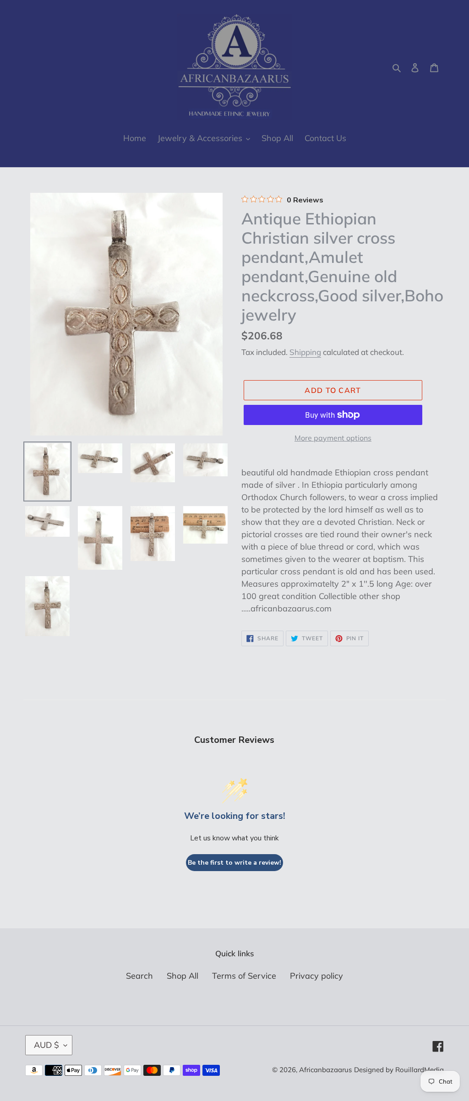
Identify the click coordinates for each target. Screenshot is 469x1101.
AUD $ (46, 1045)
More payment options (332, 437)
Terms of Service (244, 975)
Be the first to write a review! (234, 862)
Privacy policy (316, 975)
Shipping (305, 352)
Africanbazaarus (325, 1069)
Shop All (182, 975)
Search (139, 975)
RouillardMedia (419, 1069)
